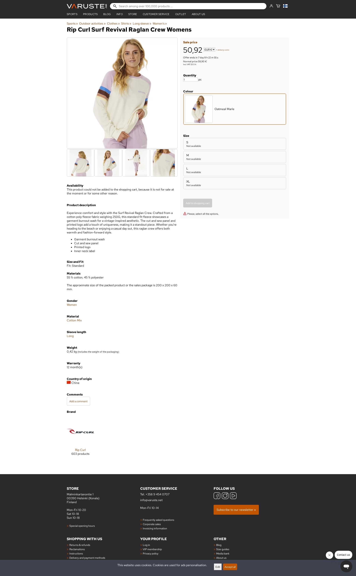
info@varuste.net (151, 500)
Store (132, 14)
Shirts (126, 23)
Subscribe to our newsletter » (236, 510)
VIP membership (152, 549)
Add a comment (78, 401)
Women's (160, 23)
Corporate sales (152, 524)
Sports (72, 14)
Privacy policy (150, 553)
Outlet (180, 14)
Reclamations (77, 549)
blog (107, 14)
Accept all (230, 567)
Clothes (113, 23)
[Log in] (271, 6)
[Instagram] (225, 496)
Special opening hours (82, 525)
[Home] (87, 6)
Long (70, 336)
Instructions (76, 553)
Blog (218, 545)
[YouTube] (233, 496)
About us (198, 14)
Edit (217, 567)
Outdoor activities (92, 23)
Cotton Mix (74, 320)
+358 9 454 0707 (157, 494)
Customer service (156, 14)
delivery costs (223, 50)
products (90, 14)
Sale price (190, 42)
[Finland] (286, 6)
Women (72, 305)
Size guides (222, 549)
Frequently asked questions (158, 520)
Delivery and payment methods (87, 557)
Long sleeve (142, 23)
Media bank (222, 553)
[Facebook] (217, 496)
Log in (146, 545)
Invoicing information (155, 528)
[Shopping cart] (278, 6)
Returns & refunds (79, 545)
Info (119, 14)
